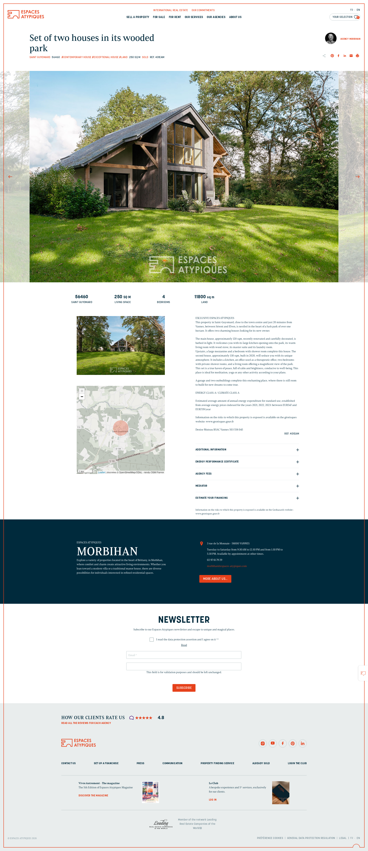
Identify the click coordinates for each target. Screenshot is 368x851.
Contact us (68, 763)
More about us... (215, 579)
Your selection (346, 17)
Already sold (261, 763)
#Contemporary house (76, 57)
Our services (194, 17)
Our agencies (216, 17)
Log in (213, 799)
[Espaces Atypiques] (26, 17)
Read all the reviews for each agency (86, 723)
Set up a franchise (106, 763)
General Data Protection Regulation (311, 838)
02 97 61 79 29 (214, 560)
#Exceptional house (105, 57)
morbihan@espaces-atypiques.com (227, 566)
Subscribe (184, 688)
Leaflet (101, 472)
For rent (175, 17)
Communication (172, 763)
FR (351, 10)
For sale (159, 17)
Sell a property (138, 17)
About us (235, 17)
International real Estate (170, 10)
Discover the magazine (93, 795)
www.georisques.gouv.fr (208, 513)
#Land (123, 57)
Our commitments (203, 10)
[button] (120, 428)
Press (141, 763)
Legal (343, 838)
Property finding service (217, 763)
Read (184, 645)
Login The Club (297, 763)
